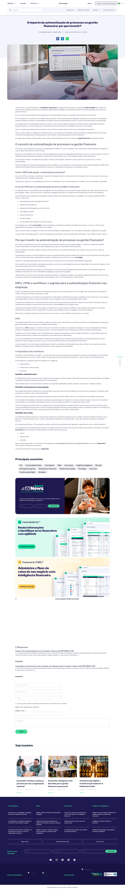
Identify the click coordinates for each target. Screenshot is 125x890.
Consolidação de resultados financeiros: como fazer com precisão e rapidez (20, 822)
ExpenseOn (101, 443)
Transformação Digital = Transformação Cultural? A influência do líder (91, 783)
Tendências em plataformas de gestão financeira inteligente (103, 830)
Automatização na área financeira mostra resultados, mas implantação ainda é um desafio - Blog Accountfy (48, 666)
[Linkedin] (68, 860)
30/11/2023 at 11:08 (88, 666)
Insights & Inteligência (84, 465)
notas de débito (90, 108)
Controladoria (49, 465)
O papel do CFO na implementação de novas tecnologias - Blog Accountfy (37, 651)
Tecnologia (82, 469)
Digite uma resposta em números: (27, 707)
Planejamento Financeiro (47, 469)
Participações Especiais (27, 469)
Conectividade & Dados (33, 465)
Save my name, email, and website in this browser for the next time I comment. (42, 703)
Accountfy (37, 225)
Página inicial (70, 10)
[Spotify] (74, 860)
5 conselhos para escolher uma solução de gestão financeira (75, 830)
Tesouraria (93, 469)
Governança (69, 465)
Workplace (42, 472)
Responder (19, 661)
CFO (26, 328)
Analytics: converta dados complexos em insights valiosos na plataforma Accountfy (104, 814)
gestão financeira (84, 138)
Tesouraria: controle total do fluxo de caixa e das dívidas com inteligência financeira (75, 814)
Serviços (23, 3)
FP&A (59, 465)
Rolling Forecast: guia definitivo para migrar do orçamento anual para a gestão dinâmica (48, 822)
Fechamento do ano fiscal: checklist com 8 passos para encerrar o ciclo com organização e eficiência (20, 831)
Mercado (98, 465)
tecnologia (79, 257)
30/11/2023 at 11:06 (67, 651)
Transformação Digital (27, 472)
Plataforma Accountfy (83, 10)
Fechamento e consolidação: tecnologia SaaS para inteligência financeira (19, 813)
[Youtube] (50, 860)
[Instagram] (56, 860)
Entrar (90, 3)
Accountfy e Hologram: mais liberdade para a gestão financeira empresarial (60, 783)
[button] (57, 38)
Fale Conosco (100, 841)
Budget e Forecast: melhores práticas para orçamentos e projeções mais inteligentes (47, 831)
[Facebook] (62, 860)
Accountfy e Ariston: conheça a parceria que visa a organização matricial (30, 783)
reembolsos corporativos (48, 108)
